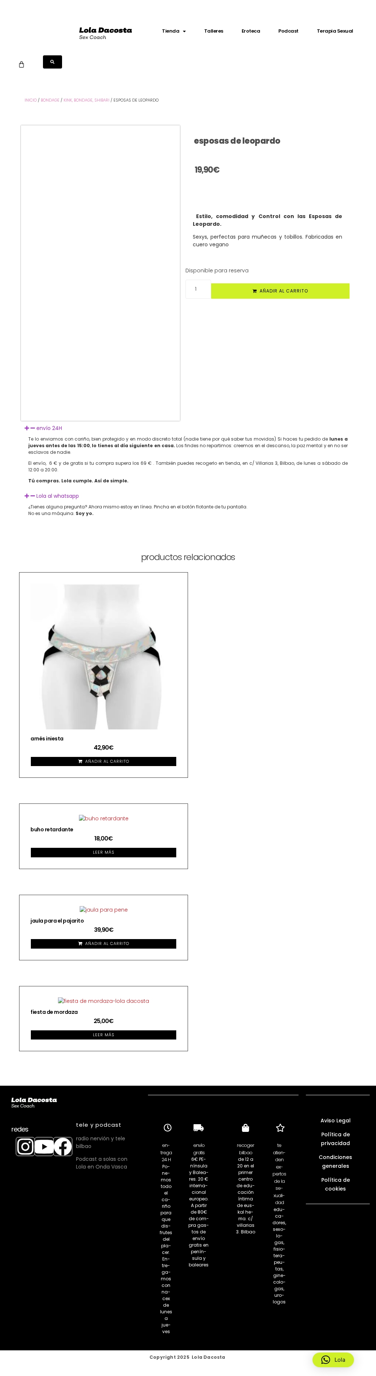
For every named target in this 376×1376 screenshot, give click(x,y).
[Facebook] (62, 1146)
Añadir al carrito (284, 291)
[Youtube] (44, 1146)
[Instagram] (25, 1146)
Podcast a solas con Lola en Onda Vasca (101, 1162)
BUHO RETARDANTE (51, 829)
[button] (188, 428)
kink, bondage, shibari (86, 100)
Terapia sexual (335, 30)
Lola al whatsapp (57, 496)
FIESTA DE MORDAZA (54, 1012)
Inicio (31, 100)
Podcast (288, 30)
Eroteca (251, 30)
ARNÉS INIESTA (47, 738)
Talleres (213, 30)
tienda (170, 30)
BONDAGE (50, 100)
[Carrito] (21, 64)
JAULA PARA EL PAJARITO (57, 920)
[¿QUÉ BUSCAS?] (52, 62)
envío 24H (49, 428)
